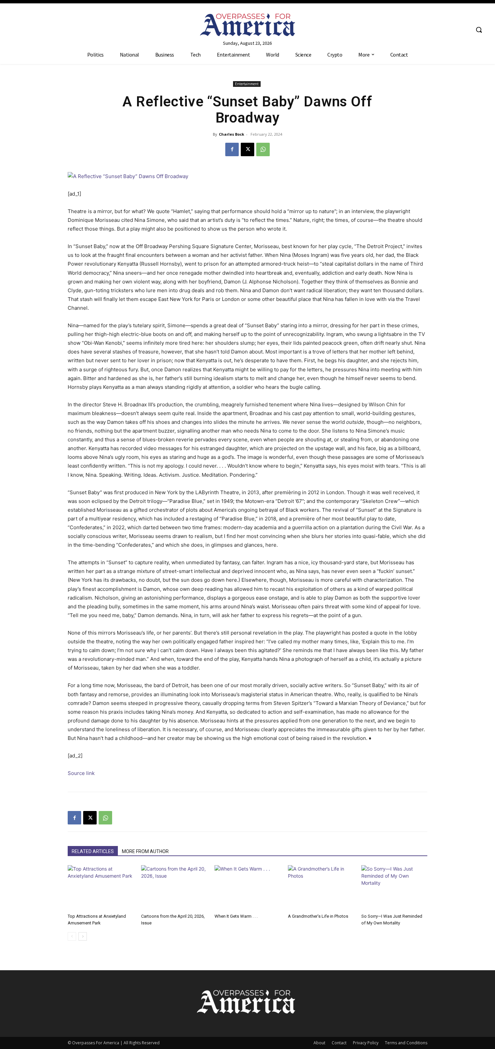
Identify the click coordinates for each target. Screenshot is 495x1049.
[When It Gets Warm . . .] (247, 888)
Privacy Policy (365, 1043)
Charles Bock (231, 134)
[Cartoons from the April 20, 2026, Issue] (174, 888)
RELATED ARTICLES (93, 851)
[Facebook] (232, 149)
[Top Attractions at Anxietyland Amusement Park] (101, 888)
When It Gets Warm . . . (236, 916)
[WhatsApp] (263, 149)
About (319, 1043)
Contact (339, 1043)
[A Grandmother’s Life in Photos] (321, 888)
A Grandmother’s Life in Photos (318, 916)
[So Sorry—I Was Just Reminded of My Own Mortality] (394, 888)
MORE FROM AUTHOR (145, 851)
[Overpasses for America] (247, 24)
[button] (479, 30)
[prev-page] (72, 936)
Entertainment (247, 83)
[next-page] (82, 936)
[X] (247, 149)
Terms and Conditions (406, 1043)
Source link (81, 773)
